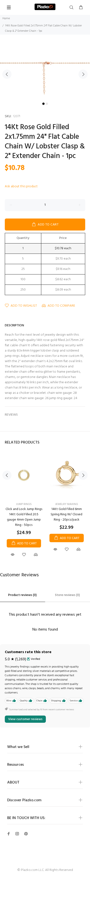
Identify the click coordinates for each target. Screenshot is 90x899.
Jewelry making (66, 504)
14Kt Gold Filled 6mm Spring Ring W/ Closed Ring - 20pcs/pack (66, 514)
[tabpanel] (45, 71)
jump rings (24, 504)
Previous (7, 74)
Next (83, 74)
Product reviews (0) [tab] (22, 595)
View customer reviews (25, 719)
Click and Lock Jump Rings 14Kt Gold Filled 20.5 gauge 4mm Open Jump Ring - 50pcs (24, 517)
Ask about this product (21, 186)
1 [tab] (43, 104)
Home (6, 18)
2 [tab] (47, 104)
